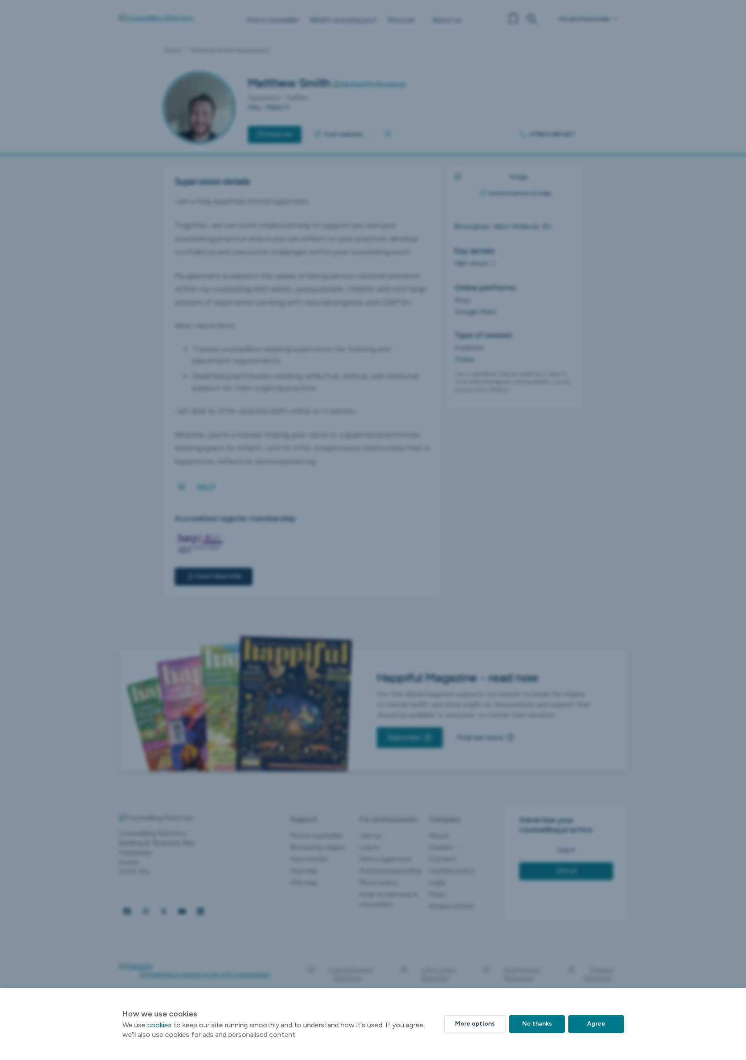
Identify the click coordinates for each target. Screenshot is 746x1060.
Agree (596, 1023)
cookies (159, 1025)
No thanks (537, 1023)
